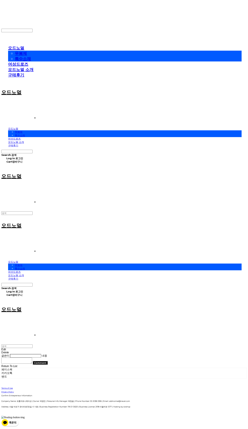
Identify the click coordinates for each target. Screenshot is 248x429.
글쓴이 (5, 355)
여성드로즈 (18, 64)
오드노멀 (16, 47)
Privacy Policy (7, 392)
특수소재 (23, 58)
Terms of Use (7, 388)
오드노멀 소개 (21, 69)
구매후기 (16, 74)
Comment (40, 362)
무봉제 (21, 53)
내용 (44, 355)
